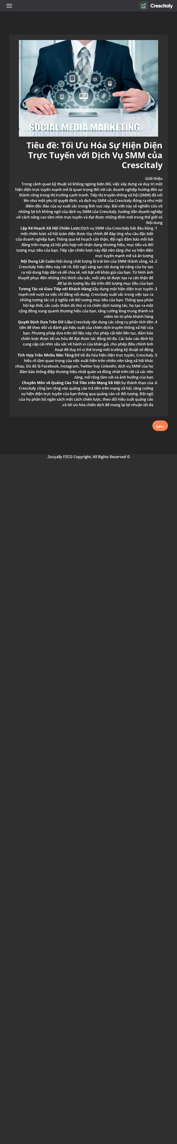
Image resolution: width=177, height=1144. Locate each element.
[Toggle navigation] (9, 6)
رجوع (160, 425)
